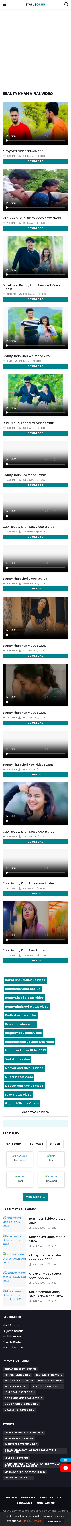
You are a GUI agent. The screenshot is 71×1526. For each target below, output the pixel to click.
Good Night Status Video (21, 1403)
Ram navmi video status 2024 (47, 1220)
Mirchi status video (19, 1077)
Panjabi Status (12, 1342)
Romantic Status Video (20, 1369)
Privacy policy (50, 1497)
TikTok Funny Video (17, 1374)
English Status (12, 1336)
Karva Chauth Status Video (25, 980)
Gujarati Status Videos (22, 1103)
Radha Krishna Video (49, 1374)
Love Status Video (18, 1094)
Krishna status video (20, 1024)
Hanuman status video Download (29, 1042)
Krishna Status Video (19, 1380)
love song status (16, 1458)
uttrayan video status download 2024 (45, 1257)
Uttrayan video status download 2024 (45, 1275)
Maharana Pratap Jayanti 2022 (25, 1471)
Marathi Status (13, 1347)
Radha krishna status (21, 1015)
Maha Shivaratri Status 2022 (24, 1432)
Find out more (32, 1521)
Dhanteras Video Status (22, 989)
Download (35, 161)
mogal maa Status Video (23, 1033)
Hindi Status (11, 1325)
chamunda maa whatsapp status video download (31, 1451)
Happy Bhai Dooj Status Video (26, 1006)
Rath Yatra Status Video (21, 1444)
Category (14, 1144)
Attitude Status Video (48, 1386)
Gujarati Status (13, 1331)
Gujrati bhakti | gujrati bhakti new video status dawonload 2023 (32, 1465)
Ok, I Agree (54, 1521)
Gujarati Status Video (19, 1409)
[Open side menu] (4, 4)
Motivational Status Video (24, 1068)
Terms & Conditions (20, 1497)
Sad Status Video (16, 1386)
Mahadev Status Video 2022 (25, 1050)
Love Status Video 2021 (20, 1392)
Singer (55, 1144)
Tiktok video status (18, 1477)
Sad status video (17, 1059)
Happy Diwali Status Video (24, 998)
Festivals (35, 1144)
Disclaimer (24, 1503)
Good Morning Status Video (24, 1398)
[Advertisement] (35, 47)
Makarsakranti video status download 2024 (46, 1294)
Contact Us (46, 1503)
